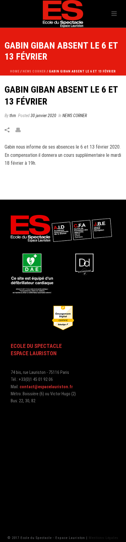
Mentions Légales (103, 538)
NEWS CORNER (34, 71)
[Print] (21, 130)
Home (15, 71)
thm (12, 115)
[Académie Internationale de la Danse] (63, 14)
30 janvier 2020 (43, 115)
